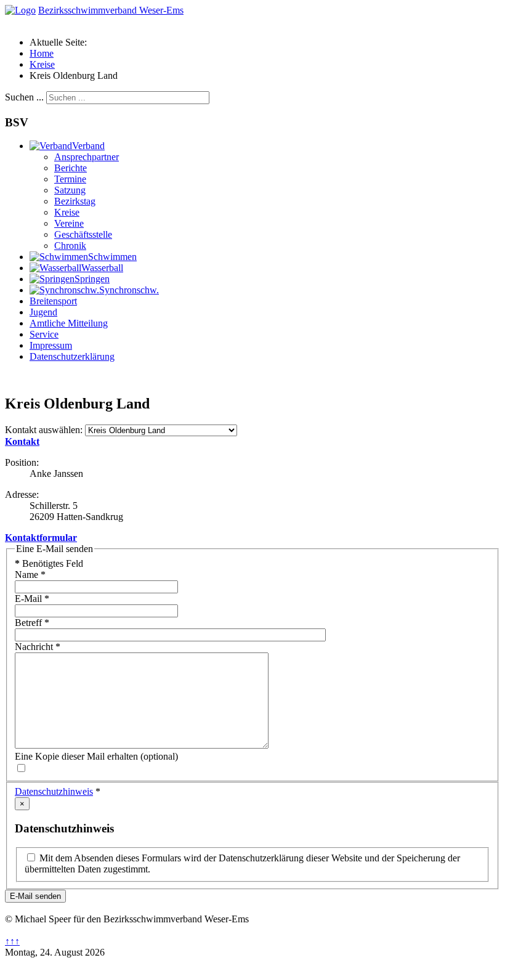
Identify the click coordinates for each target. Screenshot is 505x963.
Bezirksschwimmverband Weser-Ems (111, 10)
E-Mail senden (35, 896)
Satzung (70, 190)
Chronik (70, 245)
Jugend (43, 312)
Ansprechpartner (86, 157)
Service (44, 334)
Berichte (70, 168)
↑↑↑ (12, 941)
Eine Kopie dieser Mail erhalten (76, 756)
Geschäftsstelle (83, 234)
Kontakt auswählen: (44, 430)
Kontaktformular (41, 537)
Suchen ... (24, 97)
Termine (70, 179)
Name (30, 574)
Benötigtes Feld (49, 563)
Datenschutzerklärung (72, 356)
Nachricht (37, 646)
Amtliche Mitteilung (69, 323)
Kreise (66, 212)
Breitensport (53, 301)
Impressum (51, 345)
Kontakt (22, 441)
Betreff (32, 622)
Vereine (69, 223)
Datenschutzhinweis (54, 791)
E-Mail (32, 598)
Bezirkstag (74, 201)
